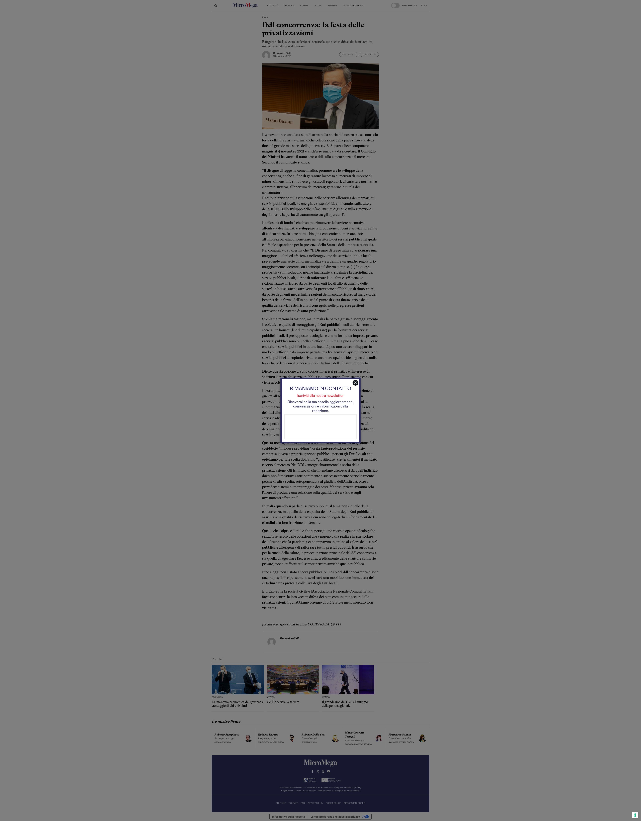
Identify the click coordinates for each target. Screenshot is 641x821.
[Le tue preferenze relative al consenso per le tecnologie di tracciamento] (635, 815)
